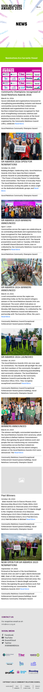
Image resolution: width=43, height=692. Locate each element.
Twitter (8, 643)
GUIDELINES (9, 686)
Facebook (9, 635)
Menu (39, 7)
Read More (19, 123)
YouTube (9, 637)
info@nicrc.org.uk (8, 624)
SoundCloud (10, 640)
